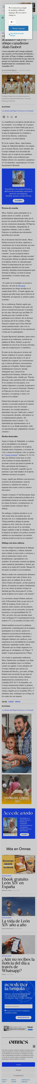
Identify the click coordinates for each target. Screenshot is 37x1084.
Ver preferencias (18, 1075)
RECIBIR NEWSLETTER (23, 1017)
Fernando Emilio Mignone (9, 70)
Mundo (4, 33)
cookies (14, 1012)
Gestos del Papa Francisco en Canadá (18, 111)
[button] (34, 1046)
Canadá (11, 701)
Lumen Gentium (11, 455)
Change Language (18, 28)
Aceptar (18, 1065)
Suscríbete (18, 200)
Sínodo (17, 701)
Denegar (18, 1070)
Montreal (21, 285)
